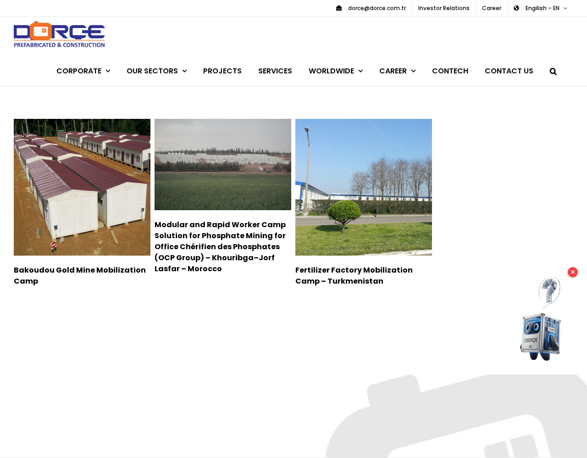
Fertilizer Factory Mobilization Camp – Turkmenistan (350, 187)
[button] (553, 69)
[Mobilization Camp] (82, 187)
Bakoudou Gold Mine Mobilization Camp (68, 187)
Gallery (95, 187)
